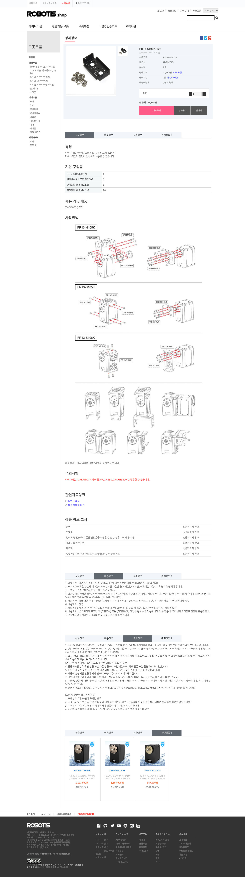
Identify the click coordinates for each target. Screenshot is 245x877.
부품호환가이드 (186, 851)
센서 (32, 105)
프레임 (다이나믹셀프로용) (42, 85)
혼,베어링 (34, 88)
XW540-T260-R (82, 770)
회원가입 (172, 11)
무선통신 (34, 109)
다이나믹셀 (35, 26)
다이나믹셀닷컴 (49, 3)
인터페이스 (35, 113)
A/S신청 (183, 858)
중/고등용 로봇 (162, 840)
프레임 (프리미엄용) (39, 81)
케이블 (33, 128)
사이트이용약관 (64, 814)
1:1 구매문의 (185, 844)
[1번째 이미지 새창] (123, 51)
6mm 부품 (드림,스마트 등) (42, 67)
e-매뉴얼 (66, 3)
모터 (32, 101)
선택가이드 (184, 847)
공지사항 (183, 840)
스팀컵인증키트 (108, 26)
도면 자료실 (74, 501)
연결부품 (33, 63)
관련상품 (166, 135)
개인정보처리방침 (86, 814)
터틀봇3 (119, 851)
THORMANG (122, 862)
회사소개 (31, 814)
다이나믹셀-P (102, 847)
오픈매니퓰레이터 (124, 847)
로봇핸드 (120, 855)
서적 (32, 141)
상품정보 (79, 135)
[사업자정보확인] (62, 842)
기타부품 (33, 97)
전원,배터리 (35, 132)
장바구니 (184, 11)
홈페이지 (33, 3)
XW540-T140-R (117, 770)
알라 (158, 858)
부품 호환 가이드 (76, 505)
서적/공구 (33, 137)
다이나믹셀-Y (102, 840)
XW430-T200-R (152, 770)
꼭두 (158, 855)
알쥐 (158, 851)
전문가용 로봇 (60, 26)
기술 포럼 (183, 855)
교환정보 (137, 135)
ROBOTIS (40, 825)
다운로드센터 (84, 3)
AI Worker (121, 840)
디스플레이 (35, 121)
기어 (32, 125)
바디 (158, 862)
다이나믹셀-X (102, 844)
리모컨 (33, 117)
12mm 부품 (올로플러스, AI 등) (43, 71)
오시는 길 (46, 814)
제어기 (32, 57)
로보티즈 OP (121, 858)
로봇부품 (84, 26)
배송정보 (108, 135)
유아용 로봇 (161, 847)
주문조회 (197, 11)
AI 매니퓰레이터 (123, 844)
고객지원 (130, 26)
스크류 (33, 92)
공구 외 (33, 145)
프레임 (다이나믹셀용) (40, 77)
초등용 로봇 (161, 844)
